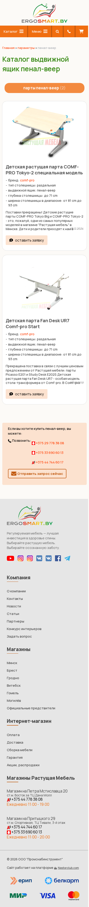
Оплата (13, 734)
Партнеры (15, 621)
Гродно (13, 678)
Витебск (14, 685)
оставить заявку (29, 240)
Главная (8, 48)
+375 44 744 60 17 (49, 462)
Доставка (15, 742)
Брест (12, 670)
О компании (16, 591)
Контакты (15, 598)
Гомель (13, 693)
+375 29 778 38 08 (49, 443)
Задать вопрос (19, 636)
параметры (26, 48)
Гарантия (15, 757)
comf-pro (27, 180)
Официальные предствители (31, 708)
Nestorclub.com (68, 868)
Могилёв (14, 700)
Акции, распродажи (23, 765)
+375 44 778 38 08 (27, 799)
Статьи (13, 613)
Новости (14, 606)
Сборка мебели (19, 749)
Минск (12, 662)
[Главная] (44, 21)
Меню (37, 31)
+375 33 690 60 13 (49, 452)
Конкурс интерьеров (24, 628)
